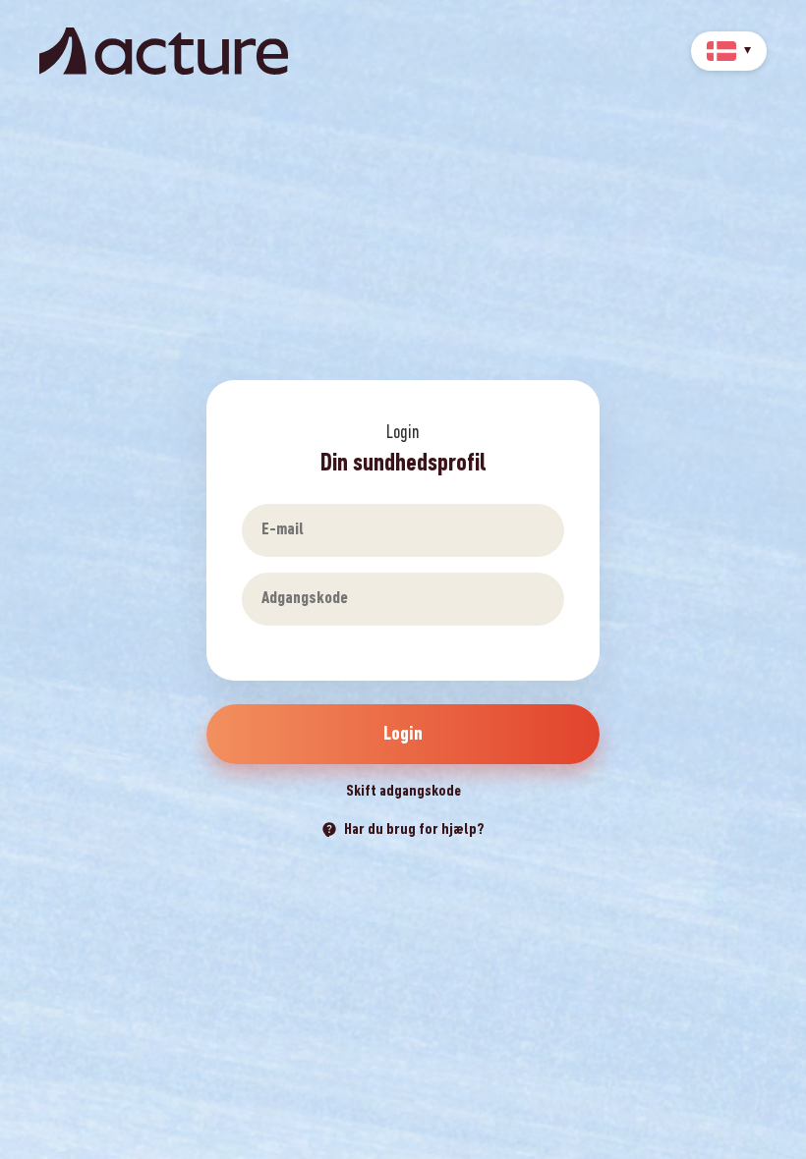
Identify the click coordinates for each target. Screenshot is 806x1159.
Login (403, 734)
